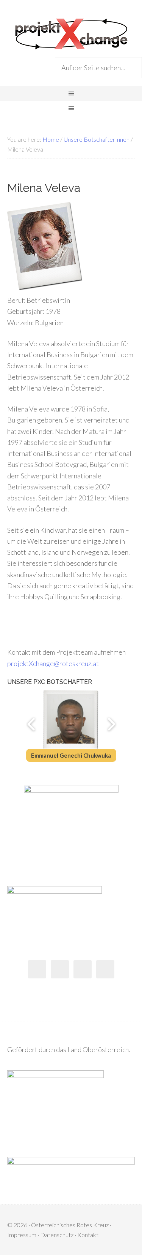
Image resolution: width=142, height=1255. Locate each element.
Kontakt (87, 1234)
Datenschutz (56, 1234)
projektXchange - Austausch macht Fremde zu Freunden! (71, 34)
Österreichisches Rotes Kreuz (70, 1224)
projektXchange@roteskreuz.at (53, 663)
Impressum (21, 1234)
